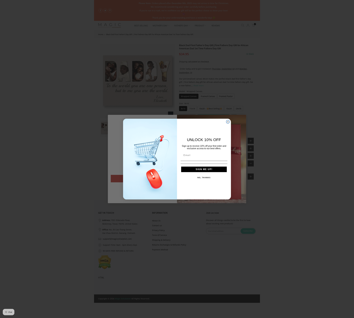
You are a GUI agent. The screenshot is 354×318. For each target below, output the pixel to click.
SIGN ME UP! (204, 169)
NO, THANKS (204, 178)
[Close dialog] (228, 121)
